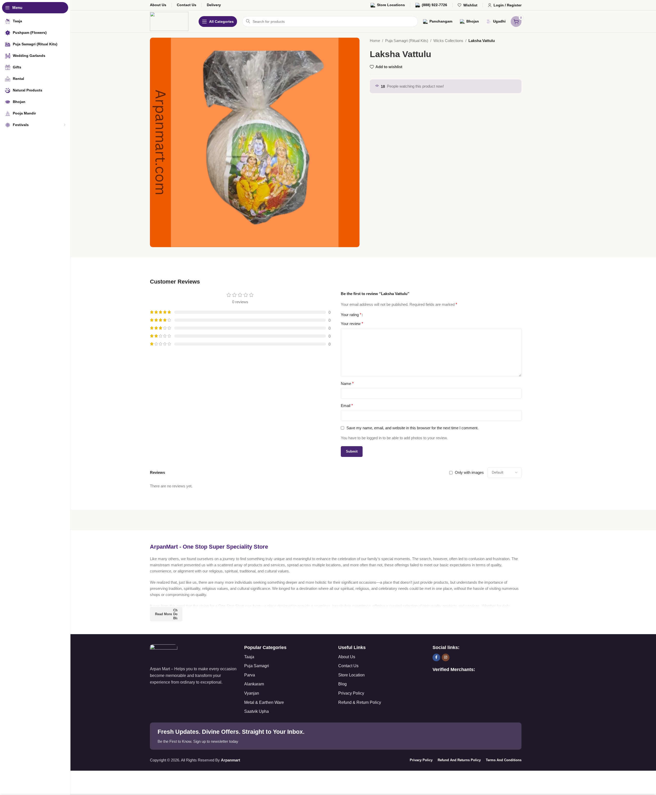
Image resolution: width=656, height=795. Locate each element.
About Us (346, 657)
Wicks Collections (448, 40)
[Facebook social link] (436, 657)
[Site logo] (169, 21)
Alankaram (254, 684)
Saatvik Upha (256, 711)
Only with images (469, 472)
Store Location (351, 675)
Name (347, 383)
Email (347, 405)
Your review (352, 323)
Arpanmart (230, 760)
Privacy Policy (351, 693)
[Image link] (163, 652)
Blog (342, 684)
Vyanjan (251, 693)
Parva (249, 675)
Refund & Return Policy (359, 702)
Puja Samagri (256, 666)
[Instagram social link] (445, 657)
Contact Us (348, 666)
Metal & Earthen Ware (264, 702)
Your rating (351, 315)
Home (375, 40)
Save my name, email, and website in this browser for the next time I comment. (412, 428)
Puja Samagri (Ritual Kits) (406, 40)
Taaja (249, 657)
